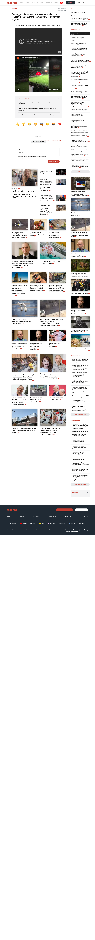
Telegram (14, 523)
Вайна (27, 2)
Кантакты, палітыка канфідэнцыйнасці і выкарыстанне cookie (76, 530)
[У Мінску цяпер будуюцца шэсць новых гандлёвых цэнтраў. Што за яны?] (25, 422)
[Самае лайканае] (89, 420)
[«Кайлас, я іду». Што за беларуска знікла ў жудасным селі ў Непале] (25, 183)
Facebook (73, 523)
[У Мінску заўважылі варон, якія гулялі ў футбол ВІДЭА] (38, 395)
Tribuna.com (53, 8)
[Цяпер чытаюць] (89, 9)
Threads (83, 523)
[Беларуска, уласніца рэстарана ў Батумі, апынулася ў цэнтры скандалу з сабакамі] (38, 284)
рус (83, 2)
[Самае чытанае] (89, 355)
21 (60, 399)
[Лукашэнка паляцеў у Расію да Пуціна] (57, 395)
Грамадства (40, 2)
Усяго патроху (48, 2)
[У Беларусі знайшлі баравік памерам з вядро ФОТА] (38, 228)
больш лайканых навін (80, 484)
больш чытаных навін (80, 414)
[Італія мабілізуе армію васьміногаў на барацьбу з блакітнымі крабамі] (80, 342)
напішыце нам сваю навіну (64, 509)
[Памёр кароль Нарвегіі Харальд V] (80, 286)
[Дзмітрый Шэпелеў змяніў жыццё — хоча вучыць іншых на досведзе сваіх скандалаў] (38, 340)
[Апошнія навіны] (89, 29)
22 (21, 267)
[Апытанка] (87, 492)
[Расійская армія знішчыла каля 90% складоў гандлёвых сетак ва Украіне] (57, 228)
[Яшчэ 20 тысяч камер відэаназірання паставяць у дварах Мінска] (25, 313)
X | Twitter (62, 523)
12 (18, 432)
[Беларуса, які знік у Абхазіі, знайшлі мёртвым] (57, 340)
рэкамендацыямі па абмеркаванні (26, 158)
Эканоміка (33, 2)
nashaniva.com (9, 530)
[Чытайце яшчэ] (59, 99)
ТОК (43, 523)
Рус (65, 10)
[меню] (87, 3)
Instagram (52, 523)
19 (53, 434)
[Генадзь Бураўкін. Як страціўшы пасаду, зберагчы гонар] (80, 324)
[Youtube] (61, 3)
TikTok (33, 523)
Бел (79, 2)
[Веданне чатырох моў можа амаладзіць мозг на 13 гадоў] (53, 172)
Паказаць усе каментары (39, 141)
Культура (56, 2)
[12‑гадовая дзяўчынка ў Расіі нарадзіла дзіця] (53, 255)
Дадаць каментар (53, 161)
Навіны (22, 2)
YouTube (25, 523)
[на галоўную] (12, 3)
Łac (62, 10)
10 (53, 200)
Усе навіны (80, 171)
